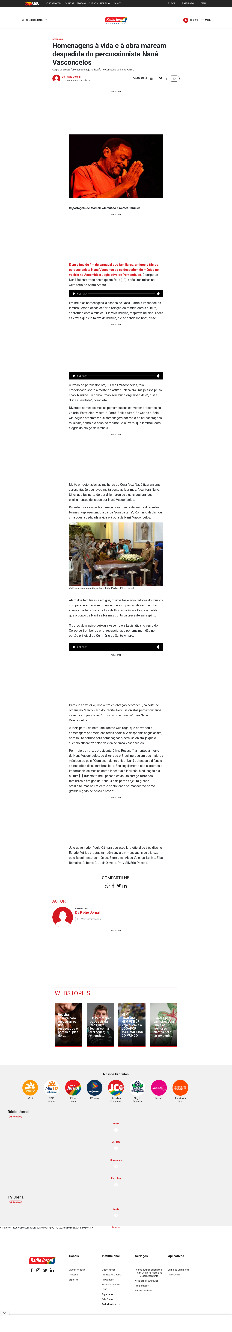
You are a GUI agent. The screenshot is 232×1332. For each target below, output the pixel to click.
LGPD (104, 1289)
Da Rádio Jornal (71, 76)
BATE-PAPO (188, 3)
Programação (142, 1285)
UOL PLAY (105, 3)
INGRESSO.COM (53, 3)
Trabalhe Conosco (111, 1304)
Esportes (73, 1279)
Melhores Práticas (111, 1284)
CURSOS (93, 3)
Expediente (107, 1294)
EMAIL (204, 3)
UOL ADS (117, 3)
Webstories (72, 993)
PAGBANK (81, 3)
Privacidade (108, 1279)
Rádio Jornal (174, 1274)
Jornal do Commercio (178, 1269)
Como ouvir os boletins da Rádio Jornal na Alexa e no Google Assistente (149, 1272)
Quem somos (108, 1269)
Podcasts (73, 1274)
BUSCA (171, 3)
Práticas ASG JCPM (112, 1274)
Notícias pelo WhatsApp (146, 1281)
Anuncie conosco (143, 1290)
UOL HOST (69, 3)
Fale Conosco (108, 1299)
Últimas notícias (77, 1269)
